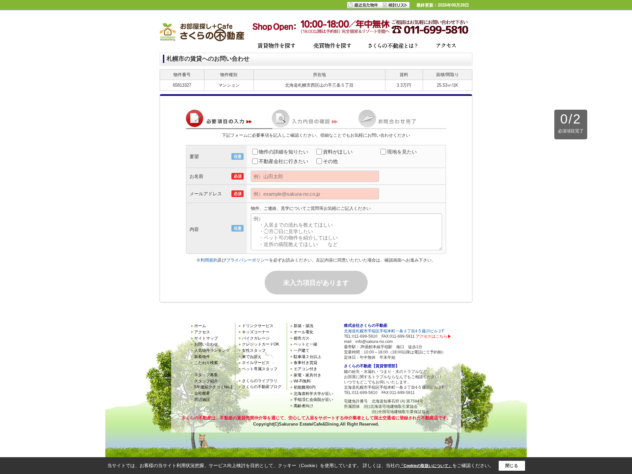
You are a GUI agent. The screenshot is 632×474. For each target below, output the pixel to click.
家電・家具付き (307, 375)
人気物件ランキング (212, 350)
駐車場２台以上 (307, 356)
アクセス (202, 332)
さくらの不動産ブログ (261, 386)
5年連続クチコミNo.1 (213, 387)
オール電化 (303, 332)
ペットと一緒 (305, 344)
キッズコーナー (256, 332)
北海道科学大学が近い (313, 393)
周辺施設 (202, 399)
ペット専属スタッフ (259, 369)
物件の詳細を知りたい (283, 151)
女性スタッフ (254, 350)
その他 (330, 161)
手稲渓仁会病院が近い (313, 399)
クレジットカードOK (260, 344)
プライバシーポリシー (247, 260)
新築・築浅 (303, 325)
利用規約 (209, 260)
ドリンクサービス (258, 325)
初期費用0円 (305, 387)
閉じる (511, 465)
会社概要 (202, 393)
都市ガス (301, 338)
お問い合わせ (206, 344)
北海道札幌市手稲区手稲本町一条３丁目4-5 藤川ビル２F (394, 331)
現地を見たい (402, 151)
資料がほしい (338, 151)
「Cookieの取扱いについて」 (426, 465)
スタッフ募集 (206, 375)
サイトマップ (206, 338)
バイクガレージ (256, 338)
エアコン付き (305, 369)
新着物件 (202, 356)
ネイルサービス (256, 362)
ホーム (200, 325)
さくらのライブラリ (259, 380)
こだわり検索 (206, 362)
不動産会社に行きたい (283, 161)
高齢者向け (303, 406)
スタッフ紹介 (206, 381)
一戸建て (301, 350)
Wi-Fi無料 (302, 381)
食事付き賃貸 (305, 362)
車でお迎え (252, 356)
